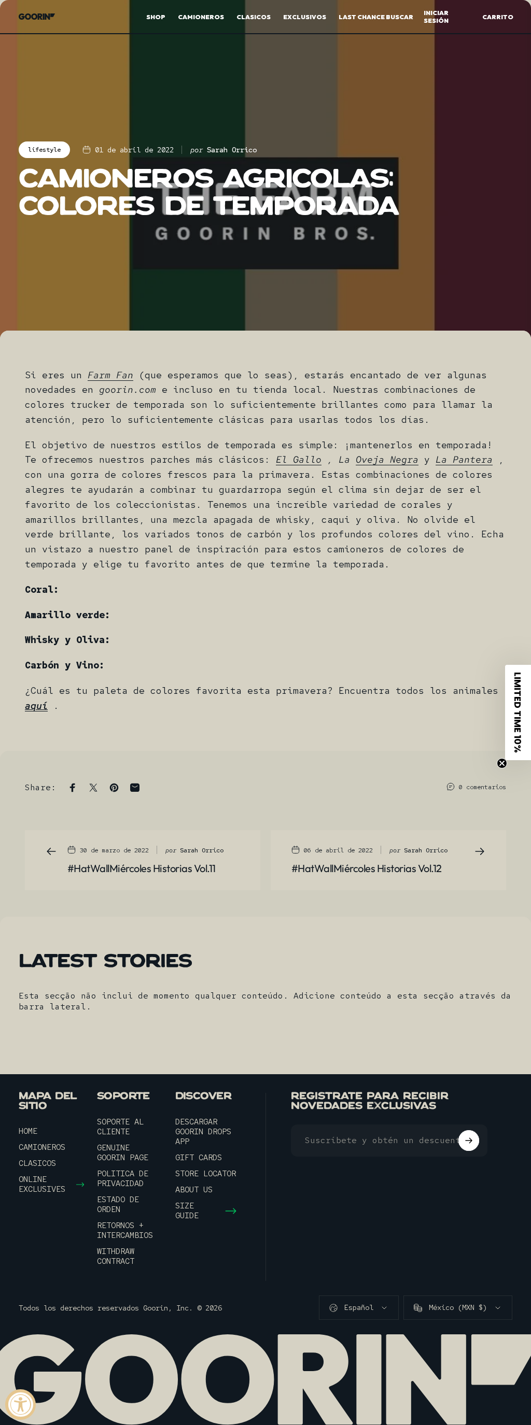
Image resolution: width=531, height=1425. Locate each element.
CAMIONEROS (42, 1147)
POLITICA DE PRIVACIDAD (122, 1179)
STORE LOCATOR (205, 1174)
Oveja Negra (387, 459)
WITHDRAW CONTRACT (115, 1256)
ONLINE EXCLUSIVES (42, 1184)
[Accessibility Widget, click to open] (20, 1404)
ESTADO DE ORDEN (118, 1205)
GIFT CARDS (198, 1158)
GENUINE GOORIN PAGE (122, 1153)
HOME (28, 1131)
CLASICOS (37, 1163)
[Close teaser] (502, 763)
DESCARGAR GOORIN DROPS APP (203, 1132)
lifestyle (44, 150)
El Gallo (299, 459)
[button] (518, 712)
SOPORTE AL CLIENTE (120, 1127)
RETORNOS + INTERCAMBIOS (125, 1231)
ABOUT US (194, 1190)
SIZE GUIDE (187, 1211)
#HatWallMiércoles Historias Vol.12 (366, 868)
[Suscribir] (468, 1140)
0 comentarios (482, 787)
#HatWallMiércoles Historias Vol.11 (141, 868)
